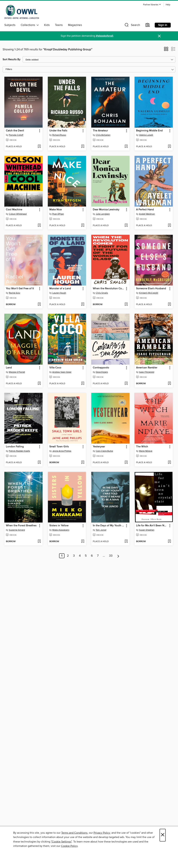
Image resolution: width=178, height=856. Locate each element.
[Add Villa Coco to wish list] (82, 383)
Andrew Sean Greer (61, 372)
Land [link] (9, 367)
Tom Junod (101, 530)
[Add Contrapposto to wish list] (126, 383)
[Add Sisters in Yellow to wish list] (82, 541)
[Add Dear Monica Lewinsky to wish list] (126, 225)
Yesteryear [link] (99, 446)
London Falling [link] (15, 446)
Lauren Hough (59, 293)
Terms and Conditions (74, 833)
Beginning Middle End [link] (149, 130)
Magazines (75, 25)
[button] (152, 4)
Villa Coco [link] (55, 367)
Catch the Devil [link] (15, 130)
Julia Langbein (103, 214)
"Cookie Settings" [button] (61, 841)
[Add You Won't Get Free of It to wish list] (39, 304)
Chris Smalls (102, 293)
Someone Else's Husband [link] (151, 288)
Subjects (9, 25)
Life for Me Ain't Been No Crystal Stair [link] (152, 525)
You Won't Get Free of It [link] (20, 288)
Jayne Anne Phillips (61, 451)
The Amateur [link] (100, 130)
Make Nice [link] (55, 209)
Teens (59, 25)
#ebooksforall (104, 36)
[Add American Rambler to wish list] (169, 383)
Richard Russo (59, 135)
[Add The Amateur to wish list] (126, 146)
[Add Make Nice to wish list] (82, 225)
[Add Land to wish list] (39, 383)
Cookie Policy (69, 846)
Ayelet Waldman (147, 214)
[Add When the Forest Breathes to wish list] (39, 541)
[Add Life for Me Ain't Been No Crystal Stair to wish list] (169, 541)
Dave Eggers (102, 372)
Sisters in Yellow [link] (58, 525)
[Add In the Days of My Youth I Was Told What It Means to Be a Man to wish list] (126, 541)
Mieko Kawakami (60, 530)
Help (168, 4)
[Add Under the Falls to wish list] (82, 146)
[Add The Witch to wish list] (169, 462)
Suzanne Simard (17, 530)
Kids (47, 25)
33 (110, 556)
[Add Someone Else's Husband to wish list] (169, 304)
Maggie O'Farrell (17, 372)
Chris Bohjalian (103, 135)
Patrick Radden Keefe (19, 451)
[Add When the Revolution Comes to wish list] (126, 304)
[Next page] (118, 556)
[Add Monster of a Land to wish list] (82, 304)
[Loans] (148, 25)
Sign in (162, 25)
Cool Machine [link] (14, 209)
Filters (9, 69)
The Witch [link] (142, 446)
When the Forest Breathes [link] (21, 525)
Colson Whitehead (18, 214)
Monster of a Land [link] (60, 288)
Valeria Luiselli (146, 135)
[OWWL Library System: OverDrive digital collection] (22, 12)
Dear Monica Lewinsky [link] (106, 209)
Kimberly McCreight (148, 293)
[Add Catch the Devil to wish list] (39, 146)
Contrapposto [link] (101, 367)
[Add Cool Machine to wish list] (39, 225)
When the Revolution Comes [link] (109, 288)
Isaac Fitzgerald (146, 372)
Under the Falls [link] (58, 130)
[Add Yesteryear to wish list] (126, 462)
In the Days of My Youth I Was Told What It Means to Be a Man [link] (109, 525)
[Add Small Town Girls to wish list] (82, 462)
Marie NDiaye (145, 451)
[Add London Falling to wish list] (39, 462)
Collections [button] (29, 25)
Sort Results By (12, 59)
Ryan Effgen (58, 214)
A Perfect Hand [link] (145, 209)
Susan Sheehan (146, 530)
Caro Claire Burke (104, 451)
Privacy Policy (102, 833)
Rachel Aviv (14, 293)
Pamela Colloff (16, 135)
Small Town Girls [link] (59, 446)
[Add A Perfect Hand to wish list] (169, 225)
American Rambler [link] (146, 367)
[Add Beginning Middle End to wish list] (169, 146)
